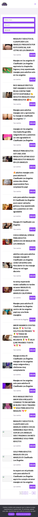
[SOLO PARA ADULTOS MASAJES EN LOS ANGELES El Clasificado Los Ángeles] (19, 458)
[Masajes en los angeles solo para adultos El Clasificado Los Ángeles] (19, 386)
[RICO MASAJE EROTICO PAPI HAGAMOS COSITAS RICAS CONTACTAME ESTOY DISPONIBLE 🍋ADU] (19, 95)
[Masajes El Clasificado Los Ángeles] (19, 225)
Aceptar (11, 514)
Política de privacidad (23, 514)
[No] (36, 511)
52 (34, 493)
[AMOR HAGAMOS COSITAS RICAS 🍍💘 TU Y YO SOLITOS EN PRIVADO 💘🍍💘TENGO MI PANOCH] (19, 338)
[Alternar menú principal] (35, 4)
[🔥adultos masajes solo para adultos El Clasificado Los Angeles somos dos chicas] (19, 182)
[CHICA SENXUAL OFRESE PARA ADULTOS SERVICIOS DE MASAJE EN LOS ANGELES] (19, 241)
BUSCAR (8, 30)
